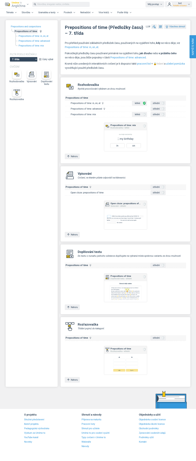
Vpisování (32, 81)
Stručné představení (34, 419)
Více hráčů (104, 12)
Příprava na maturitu (91, 419)
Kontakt (142, 442)
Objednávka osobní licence (152, 419)
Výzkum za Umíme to (34, 433)
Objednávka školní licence (152, 424)
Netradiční (85, 12)
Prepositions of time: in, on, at (33, 36)
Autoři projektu (31, 424)
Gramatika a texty (47, 12)
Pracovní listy (88, 424)
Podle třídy (122, 12)
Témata (9, 12)
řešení (160, 63)
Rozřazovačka (17, 99)
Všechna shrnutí (177, 26)
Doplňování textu (46, 82)
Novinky (28, 442)
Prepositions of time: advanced (34, 41)
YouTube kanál (31, 437)
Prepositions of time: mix (31, 45)
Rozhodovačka (17, 81)
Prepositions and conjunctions (26, 26)
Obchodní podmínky (149, 428)
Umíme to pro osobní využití (95, 433)
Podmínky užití (146, 437)
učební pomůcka (175, 63)
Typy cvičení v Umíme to (93, 437)
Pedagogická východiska (36, 428)
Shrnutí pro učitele (90, 428)
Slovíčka (26, 12)
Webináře (86, 442)
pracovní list (144, 63)
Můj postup (153, 4)
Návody (85, 446)
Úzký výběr (47, 59)
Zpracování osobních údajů (152, 433)
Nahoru (74, 156)
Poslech (68, 12)
